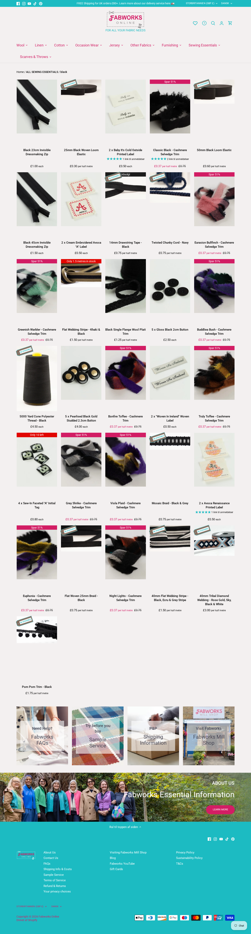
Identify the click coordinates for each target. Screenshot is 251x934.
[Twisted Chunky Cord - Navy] (170, 187)
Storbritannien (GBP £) (200, 3)
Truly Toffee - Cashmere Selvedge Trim (214, 418)
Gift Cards (116, 869)
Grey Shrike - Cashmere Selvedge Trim (81, 505)
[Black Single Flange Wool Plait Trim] (125, 286)
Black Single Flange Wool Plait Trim (125, 332)
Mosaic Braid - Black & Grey (170, 503)
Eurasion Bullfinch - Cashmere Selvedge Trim (214, 244)
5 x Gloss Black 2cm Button (170, 329)
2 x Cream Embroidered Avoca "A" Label (81, 244)
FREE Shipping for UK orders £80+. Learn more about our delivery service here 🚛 (126, 3)
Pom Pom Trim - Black (37, 687)
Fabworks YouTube (122, 863)
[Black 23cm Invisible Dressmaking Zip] (37, 106)
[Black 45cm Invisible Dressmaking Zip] (37, 199)
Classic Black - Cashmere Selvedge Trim (170, 152)
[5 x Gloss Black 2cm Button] (170, 286)
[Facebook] (18, 3)
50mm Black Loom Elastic (214, 150)
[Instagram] (23, 3)
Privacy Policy (185, 852)
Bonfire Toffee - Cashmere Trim (125, 418)
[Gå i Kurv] (230, 23)
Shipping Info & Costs (58, 869)
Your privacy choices (57, 891)
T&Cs (179, 863)
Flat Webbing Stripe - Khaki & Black (81, 332)
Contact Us (51, 858)
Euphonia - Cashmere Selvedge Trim (37, 598)
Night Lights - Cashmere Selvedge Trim (125, 598)
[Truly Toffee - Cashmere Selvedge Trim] (214, 373)
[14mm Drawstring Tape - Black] (125, 185)
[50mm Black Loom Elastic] (214, 92)
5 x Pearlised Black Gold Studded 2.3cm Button (81, 418)
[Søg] (213, 23)
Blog (113, 858)
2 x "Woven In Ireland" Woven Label (170, 418)
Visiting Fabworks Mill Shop (128, 852)
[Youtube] (29, 3)
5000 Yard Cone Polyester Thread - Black (37, 418)
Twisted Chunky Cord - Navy (170, 242)
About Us (50, 852)
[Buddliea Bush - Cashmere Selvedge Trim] (214, 286)
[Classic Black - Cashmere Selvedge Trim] (170, 106)
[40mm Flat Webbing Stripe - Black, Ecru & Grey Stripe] (170, 538)
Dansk (225, 3)
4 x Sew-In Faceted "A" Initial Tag (36, 505)
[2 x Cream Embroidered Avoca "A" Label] (81, 199)
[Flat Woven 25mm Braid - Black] (81, 538)
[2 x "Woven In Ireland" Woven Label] (170, 373)
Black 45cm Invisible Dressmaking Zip (37, 244)
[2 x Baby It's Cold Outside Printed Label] (125, 106)
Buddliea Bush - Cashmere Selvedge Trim (214, 332)
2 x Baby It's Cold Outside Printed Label (125, 152)
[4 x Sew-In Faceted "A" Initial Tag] (37, 460)
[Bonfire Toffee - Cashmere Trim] (125, 373)
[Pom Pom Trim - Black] (37, 629)
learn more (220, 809)
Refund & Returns (55, 886)
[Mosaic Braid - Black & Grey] (170, 441)
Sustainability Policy (189, 858)
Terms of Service (55, 880)
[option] (125, 797)
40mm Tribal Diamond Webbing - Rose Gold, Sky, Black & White (214, 600)
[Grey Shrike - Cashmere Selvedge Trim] (81, 460)
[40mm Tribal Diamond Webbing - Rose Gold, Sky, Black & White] (214, 540)
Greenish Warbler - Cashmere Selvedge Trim (37, 332)
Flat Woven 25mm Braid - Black (81, 598)
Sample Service (54, 875)
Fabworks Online (49, 916)
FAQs (47, 863)
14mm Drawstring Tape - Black (125, 244)
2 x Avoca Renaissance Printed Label (214, 505)
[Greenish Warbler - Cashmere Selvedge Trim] (37, 286)
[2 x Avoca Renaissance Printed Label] (214, 460)
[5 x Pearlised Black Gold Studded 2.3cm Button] (81, 373)
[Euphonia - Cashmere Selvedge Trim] (37, 552)
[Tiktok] (35, 3)
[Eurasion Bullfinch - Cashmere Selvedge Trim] (214, 199)
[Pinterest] (40, 3)
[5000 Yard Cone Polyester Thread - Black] (37, 378)
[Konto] (221, 23)
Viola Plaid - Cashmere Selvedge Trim (125, 505)
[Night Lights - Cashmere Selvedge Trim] (125, 552)
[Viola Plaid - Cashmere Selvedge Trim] (125, 460)
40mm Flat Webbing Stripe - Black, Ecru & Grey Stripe (170, 598)
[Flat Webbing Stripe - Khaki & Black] (81, 273)
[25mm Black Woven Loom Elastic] (81, 90)
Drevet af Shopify (26, 920)
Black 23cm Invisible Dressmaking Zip (37, 152)
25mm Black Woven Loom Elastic (81, 152)
